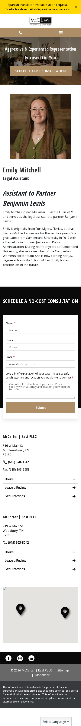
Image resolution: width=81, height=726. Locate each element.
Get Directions (15, 496)
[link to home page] (40, 21)
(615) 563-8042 (18, 542)
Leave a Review (15, 488)
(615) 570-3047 (18, 462)
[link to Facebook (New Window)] (8, 658)
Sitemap (63, 670)
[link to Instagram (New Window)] (20, 658)
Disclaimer (42, 675)
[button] (20, 32)
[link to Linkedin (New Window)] (31, 658)
